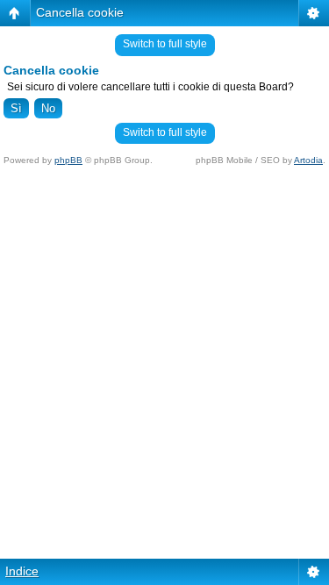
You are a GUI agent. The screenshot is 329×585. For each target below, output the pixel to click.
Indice (22, 571)
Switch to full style (165, 44)
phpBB (68, 160)
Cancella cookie (80, 12)
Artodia (308, 160)
